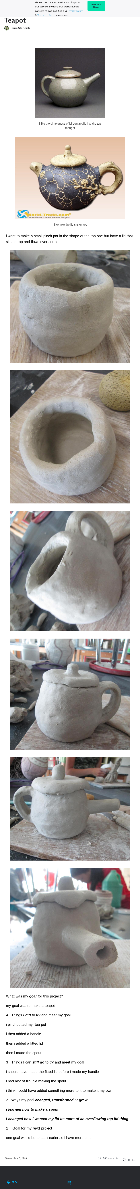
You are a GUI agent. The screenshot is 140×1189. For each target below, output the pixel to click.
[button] (99, 1158)
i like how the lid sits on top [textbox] (70, 224)
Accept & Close (96, 5)
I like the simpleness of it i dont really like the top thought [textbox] (70, 125)
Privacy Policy (75, 10)
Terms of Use (44, 15)
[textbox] (70, 592)
